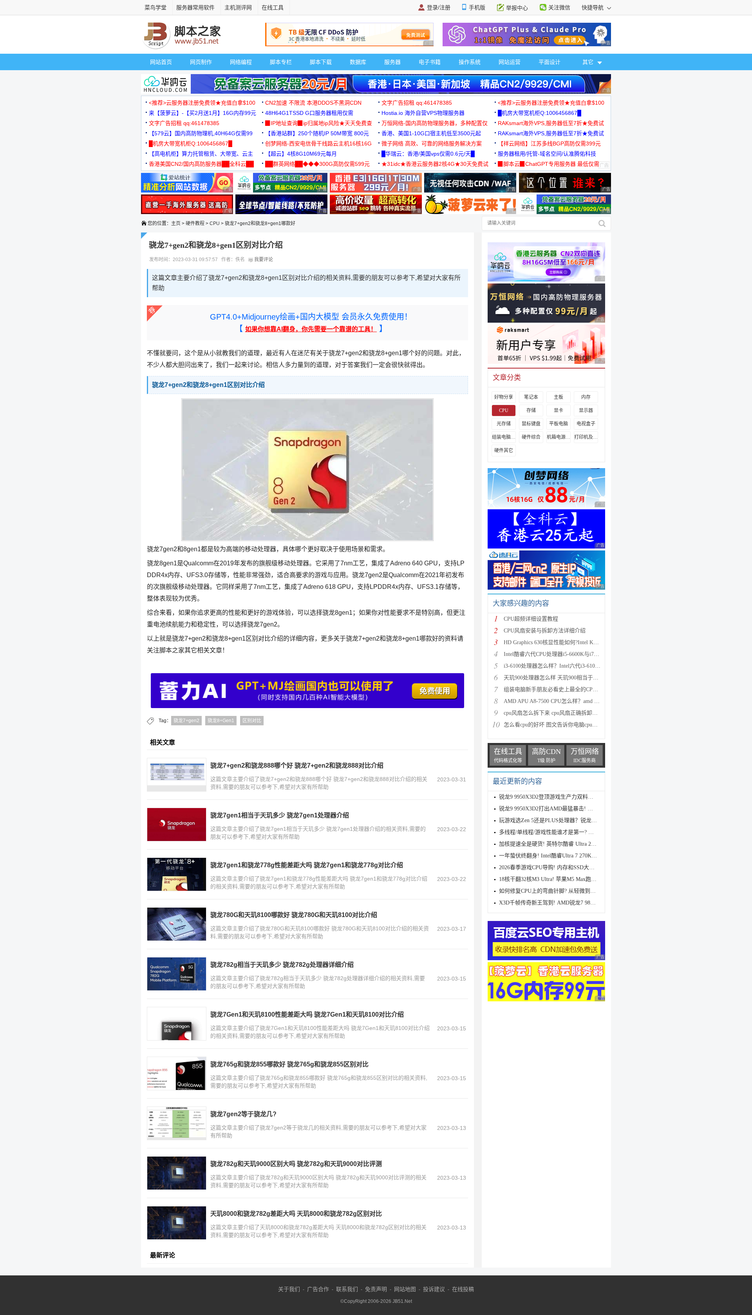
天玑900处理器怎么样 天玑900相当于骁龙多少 (559, 678)
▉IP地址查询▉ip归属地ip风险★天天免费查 (318, 123)
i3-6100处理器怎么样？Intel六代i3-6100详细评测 (562, 666)
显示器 (586, 410)
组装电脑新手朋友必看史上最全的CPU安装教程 (561, 689)
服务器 (392, 62)
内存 (586, 397)
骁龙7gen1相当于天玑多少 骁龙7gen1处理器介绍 (279, 815)
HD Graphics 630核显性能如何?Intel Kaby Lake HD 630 (568, 642)
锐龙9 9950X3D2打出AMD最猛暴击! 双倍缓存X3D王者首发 (570, 809)
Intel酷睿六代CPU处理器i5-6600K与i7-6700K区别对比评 (571, 654)
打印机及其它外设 (586, 437)
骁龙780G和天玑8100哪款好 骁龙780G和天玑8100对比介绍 (293, 915)
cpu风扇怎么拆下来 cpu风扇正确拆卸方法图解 (559, 713)
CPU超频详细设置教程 (531, 619)
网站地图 (405, 1289)
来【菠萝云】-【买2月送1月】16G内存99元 (202, 113)
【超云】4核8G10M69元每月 (301, 154)
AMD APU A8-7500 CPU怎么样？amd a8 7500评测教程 (569, 701)
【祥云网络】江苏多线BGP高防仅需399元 (549, 143)
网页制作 (201, 62)
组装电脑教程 (503, 437)
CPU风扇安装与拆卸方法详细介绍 (545, 631)
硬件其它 (503, 450)
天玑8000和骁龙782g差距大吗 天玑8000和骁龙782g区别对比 (296, 1213)
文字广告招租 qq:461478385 (416, 103)
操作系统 (470, 62)
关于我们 (289, 1289)
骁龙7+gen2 (186, 720)
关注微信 (559, 7)
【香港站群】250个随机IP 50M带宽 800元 (317, 133)
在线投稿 (463, 1289)
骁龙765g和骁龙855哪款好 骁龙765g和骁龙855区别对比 (289, 1064)
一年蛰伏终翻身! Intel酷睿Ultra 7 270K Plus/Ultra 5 (559, 856)
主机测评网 (238, 7)
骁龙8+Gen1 (221, 720)
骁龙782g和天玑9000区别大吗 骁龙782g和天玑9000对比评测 (296, 1164)
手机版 (477, 7)
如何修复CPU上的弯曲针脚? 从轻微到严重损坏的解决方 (566, 891)
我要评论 (263, 259)
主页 (176, 223)
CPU (215, 223)
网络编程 (241, 62)
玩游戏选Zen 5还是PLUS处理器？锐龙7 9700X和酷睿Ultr (567, 820)
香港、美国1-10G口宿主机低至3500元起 (431, 133)
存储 (531, 410)
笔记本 (531, 397)
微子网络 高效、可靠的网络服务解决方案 (431, 143)
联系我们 (347, 1289)
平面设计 (549, 62)
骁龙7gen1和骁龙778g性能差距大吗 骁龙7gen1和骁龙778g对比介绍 (306, 865)
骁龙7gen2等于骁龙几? (243, 1114)
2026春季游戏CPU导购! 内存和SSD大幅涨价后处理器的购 (568, 867)
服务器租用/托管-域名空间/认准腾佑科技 (547, 154)
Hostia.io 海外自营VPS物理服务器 (423, 113)
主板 (558, 397)
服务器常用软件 (195, 7)
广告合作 (318, 1289)
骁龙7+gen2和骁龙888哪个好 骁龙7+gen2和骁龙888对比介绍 (296, 765)
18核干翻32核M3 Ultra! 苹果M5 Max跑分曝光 (553, 879)
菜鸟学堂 (155, 7)
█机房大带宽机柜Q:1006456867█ (539, 113)
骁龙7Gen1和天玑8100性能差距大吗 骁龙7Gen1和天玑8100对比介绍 (307, 1014)
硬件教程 (195, 223)
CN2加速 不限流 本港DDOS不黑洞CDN (313, 103)
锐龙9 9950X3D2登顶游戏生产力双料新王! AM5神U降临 (566, 797)
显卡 (558, 410)
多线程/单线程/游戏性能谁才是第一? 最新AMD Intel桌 (564, 832)
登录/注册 (438, 7)
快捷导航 (593, 7)
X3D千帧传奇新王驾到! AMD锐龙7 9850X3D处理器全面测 (569, 903)
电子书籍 (430, 62)
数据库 (358, 62)
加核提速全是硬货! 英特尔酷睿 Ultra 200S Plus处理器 (563, 844)
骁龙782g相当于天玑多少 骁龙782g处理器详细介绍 (282, 964)
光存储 (504, 424)
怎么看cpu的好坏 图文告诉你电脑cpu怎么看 (556, 725)
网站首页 (161, 62)
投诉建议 (434, 1289)
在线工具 (273, 7)
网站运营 (510, 62)
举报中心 (517, 8)
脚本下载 (321, 62)
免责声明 (376, 1289)
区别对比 (251, 720)
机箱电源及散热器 (558, 437)
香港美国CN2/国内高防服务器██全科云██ (201, 164)
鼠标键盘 (531, 424)
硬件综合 (531, 437)
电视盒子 (586, 424)
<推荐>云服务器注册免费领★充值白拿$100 (202, 103)
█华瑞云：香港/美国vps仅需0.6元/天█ (428, 154)
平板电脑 (558, 424)
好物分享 (503, 397)
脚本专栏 (281, 62)
